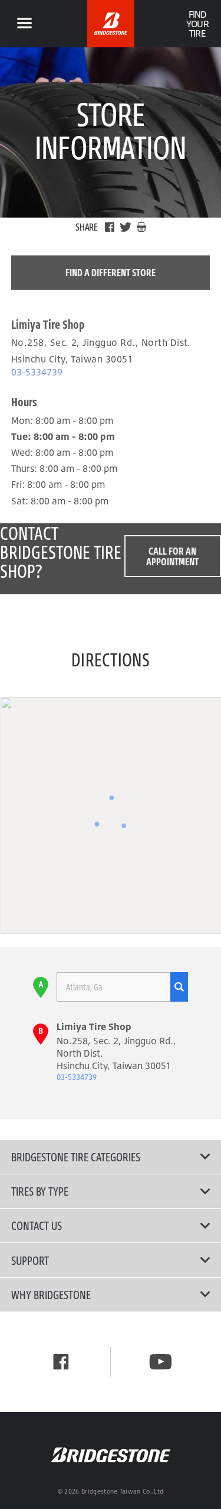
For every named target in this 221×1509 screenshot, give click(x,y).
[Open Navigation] (24, 23)
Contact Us (36, 1225)
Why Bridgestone (51, 1294)
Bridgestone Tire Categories (75, 1156)
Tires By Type (39, 1191)
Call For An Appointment (172, 556)
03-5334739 (36, 372)
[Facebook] (109, 227)
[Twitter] (125, 227)
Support (30, 1260)
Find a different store (110, 272)
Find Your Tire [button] (197, 23)
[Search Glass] (179, 987)
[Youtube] (160, 1362)
